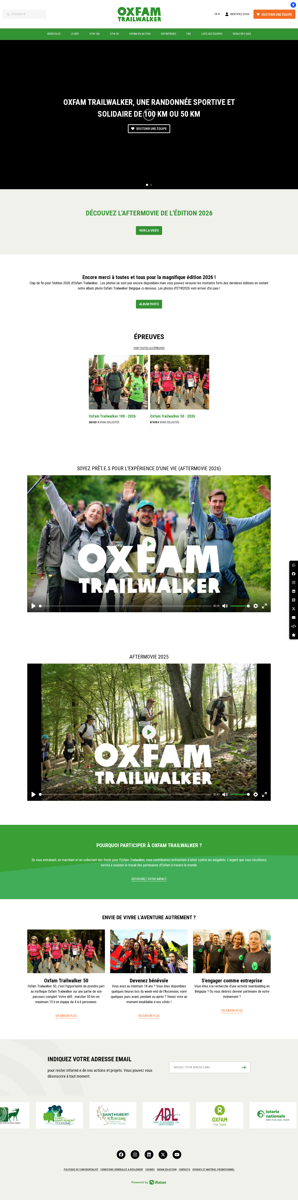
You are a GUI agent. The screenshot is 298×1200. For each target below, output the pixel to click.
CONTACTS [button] (184, 1169)
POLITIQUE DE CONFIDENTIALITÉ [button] (81, 1169)
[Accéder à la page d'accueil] (142, 14)
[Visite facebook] (121, 1154)
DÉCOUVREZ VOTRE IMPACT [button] (149, 879)
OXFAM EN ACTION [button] (166, 1169)
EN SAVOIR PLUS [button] (66, 1016)
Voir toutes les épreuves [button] (149, 348)
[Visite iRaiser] (149, 1182)
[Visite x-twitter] (163, 1154)
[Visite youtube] (177, 1154)
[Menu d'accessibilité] (293, 4)
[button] (147, 185)
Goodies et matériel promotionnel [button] (213, 1169)
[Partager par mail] (293, 617)
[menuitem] (54, 33)
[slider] (125, 606)
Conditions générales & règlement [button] (121, 1169)
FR (216, 14)
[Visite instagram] (135, 1154)
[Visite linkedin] (149, 1154)
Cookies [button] (150, 1169)
